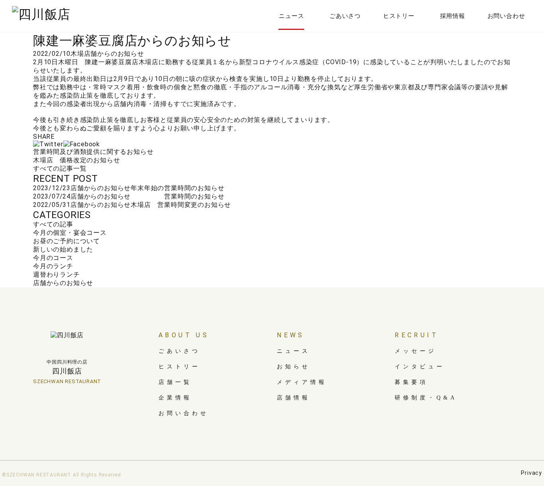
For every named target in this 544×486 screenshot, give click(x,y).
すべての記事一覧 (59, 168)
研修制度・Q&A (426, 398)
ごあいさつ (345, 16)
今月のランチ (53, 266)
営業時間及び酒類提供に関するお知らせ (93, 151)
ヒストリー (399, 16)
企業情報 (175, 398)
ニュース (291, 16)
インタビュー (420, 367)
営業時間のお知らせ (177, 196)
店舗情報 (293, 398)
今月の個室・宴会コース (70, 232)
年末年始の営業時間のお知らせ (177, 188)
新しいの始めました (63, 249)
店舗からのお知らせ (114, 53)
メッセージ (415, 351)
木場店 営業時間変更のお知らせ (181, 205)
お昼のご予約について (66, 241)
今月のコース (53, 257)
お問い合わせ (506, 16)
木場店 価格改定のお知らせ (76, 160)
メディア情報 (302, 382)
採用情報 (452, 16)
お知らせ (293, 367)
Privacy (531, 473)
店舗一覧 (175, 382)
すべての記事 (53, 224)
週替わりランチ (56, 274)
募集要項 (411, 382)
